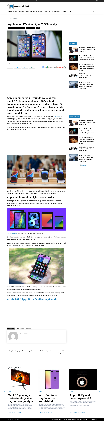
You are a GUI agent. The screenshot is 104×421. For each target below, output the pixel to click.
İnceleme (39, 11)
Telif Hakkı (28, 0)
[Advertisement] (36, 84)
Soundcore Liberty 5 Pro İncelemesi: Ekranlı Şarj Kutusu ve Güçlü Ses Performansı (86, 85)
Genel (23, 27)
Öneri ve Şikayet (39, 0)
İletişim (17, 0)
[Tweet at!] (17, 67)
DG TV (51, 11)
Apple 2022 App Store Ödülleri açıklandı (32, 299)
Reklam (33, 0)
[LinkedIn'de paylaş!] (25, 67)
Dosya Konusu (30, 11)
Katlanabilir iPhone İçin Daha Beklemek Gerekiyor (25, 233)
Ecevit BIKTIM (11, 412)
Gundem (28, 27)
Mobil (15, 11)
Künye (13, 0)
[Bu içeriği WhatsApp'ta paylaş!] (32, 67)
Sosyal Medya (22, 0)
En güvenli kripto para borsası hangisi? (20, 351)
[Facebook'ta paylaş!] (10, 67)
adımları (57, 116)
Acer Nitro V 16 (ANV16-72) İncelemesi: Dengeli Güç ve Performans (87, 49)
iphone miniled (28, 328)
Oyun (69, 11)
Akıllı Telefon (13, 19)
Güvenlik (57, 11)
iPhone (22, 328)
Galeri (46, 11)
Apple (18, 27)
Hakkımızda (8, 0)
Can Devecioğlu (73, 412)
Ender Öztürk (42, 412)
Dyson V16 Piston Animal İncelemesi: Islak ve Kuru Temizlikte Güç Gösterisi (86, 57)
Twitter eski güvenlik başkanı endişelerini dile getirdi (52, 352)
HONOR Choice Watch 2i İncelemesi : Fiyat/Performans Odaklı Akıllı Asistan (88, 75)
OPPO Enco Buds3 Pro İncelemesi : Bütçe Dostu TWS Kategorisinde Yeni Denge (86, 67)
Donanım (21, 11)
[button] (4, 391)
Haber (10, 11)
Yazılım (64, 11)
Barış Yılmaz (10, 63)
